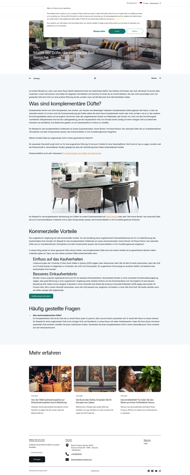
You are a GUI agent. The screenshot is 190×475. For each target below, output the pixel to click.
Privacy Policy (119, 19)
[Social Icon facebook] (152, 471)
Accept (117, 31)
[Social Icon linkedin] (149, 471)
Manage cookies (99, 31)
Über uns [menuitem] (147, 440)
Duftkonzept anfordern (41, 296)
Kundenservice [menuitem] (132, 3)
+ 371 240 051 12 (76, 454)
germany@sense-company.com (81, 460)
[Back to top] (4, 470)
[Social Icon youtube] (156, 471)
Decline (134, 31)
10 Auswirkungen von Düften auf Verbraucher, (81, 153)
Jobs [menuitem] (145, 443)
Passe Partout (111, 216)
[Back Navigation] (95, 78)
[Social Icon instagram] (159, 471)
